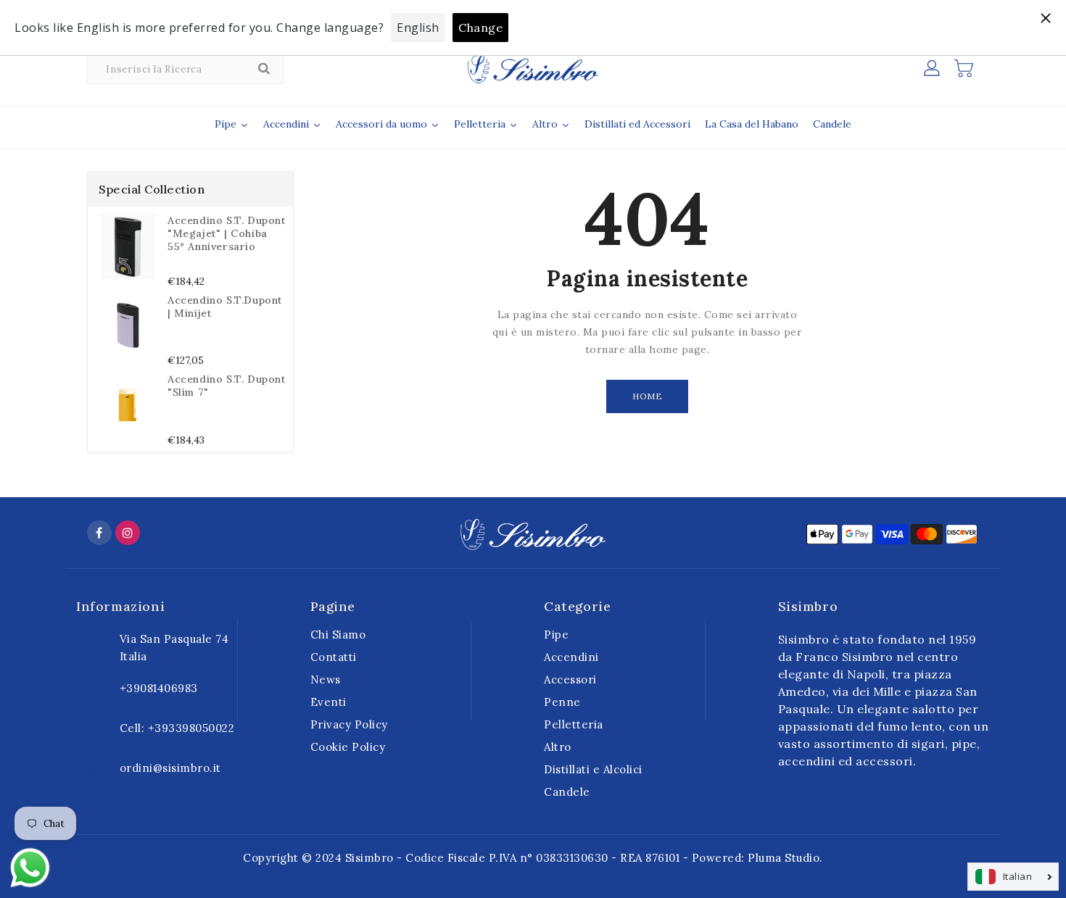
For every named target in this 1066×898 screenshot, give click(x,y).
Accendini (571, 657)
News (325, 679)
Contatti (333, 657)
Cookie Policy (348, 747)
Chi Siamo (338, 634)
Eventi (328, 702)
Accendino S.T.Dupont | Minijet (225, 307)
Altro (557, 747)
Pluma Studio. (785, 858)
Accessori (570, 679)
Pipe (556, 634)
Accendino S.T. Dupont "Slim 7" (227, 386)
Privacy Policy (349, 724)
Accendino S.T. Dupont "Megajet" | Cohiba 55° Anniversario (227, 233)
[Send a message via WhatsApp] (30, 868)
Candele (567, 792)
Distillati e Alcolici (593, 769)
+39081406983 (159, 688)
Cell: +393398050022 (177, 728)
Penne (562, 702)
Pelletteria (573, 724)
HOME (647, 396)
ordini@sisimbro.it (170, 768)
